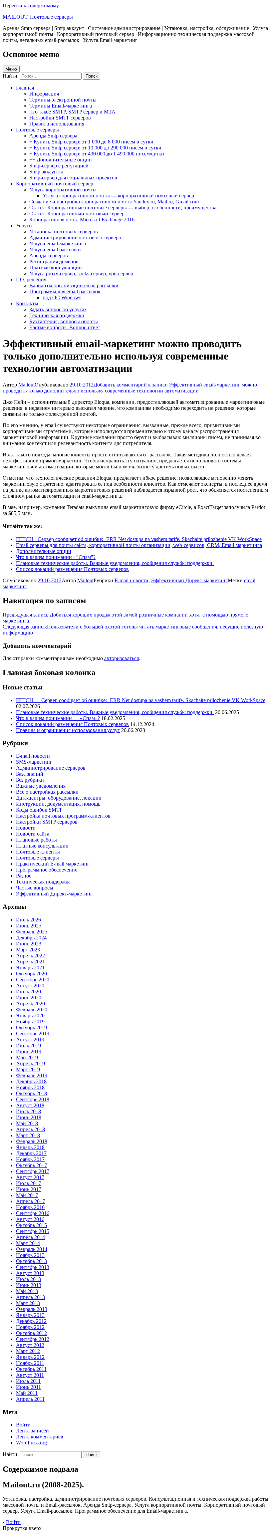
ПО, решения (31, 279)
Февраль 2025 (31, 931)
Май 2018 (27, 1123)
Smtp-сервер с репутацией (59, 165)
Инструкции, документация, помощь (58, 804)
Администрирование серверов (51, 768)
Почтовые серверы (37, 129)
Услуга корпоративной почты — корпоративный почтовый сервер (118, 195)
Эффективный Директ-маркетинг (189, 580)
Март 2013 (28, 1303)
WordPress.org (31, 1442)
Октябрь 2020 (31, 973)
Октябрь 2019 (31, 1027)
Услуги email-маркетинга (57, 243)
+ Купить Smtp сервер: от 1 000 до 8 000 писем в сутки (91, 141)
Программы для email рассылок (65, 291)
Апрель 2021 (30, 961)
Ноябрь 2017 (30, 1159)
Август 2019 (30, 1039)
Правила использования (56, 124)
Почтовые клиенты (38, 852)
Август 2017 (30, 1177)
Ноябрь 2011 (30, 1363)
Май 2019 (27, 1057)
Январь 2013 (30, 1315)
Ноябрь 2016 (30, 1207)
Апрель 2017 (30, 1201)
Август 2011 (30, 1375)
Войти (23, 1424)
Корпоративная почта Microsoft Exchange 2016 (82, 219)
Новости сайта (32, 834)
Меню (11, 69)
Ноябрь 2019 (30, 1021)
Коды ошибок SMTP (39, 810)
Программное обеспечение (46, 870)
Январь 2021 (30, 967)
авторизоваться (121, 658)
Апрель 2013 (30, 1297)
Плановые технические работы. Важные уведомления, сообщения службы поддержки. (115, 712)
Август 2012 (30, 1345)
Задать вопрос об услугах (58, 309)
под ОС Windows (62, 297)
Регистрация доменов (54, 261)
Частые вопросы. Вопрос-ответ (64, 327)
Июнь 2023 (28, 943)
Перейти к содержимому (31, 5)
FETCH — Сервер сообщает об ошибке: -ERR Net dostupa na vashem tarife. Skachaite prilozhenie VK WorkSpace (140, 700)
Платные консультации (55, 267)
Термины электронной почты (63, 100)
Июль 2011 (28, 1381)
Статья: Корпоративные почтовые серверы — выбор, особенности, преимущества (122, 207)
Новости (26, 828)
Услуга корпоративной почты (63, 189)
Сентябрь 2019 (32, 1033)
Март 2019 (28, 1069)
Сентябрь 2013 (32, 1267)
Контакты (27, 303)
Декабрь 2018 (31, 1081)
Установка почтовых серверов (63, 231)
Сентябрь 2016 (32, 1213)
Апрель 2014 (30, 1237)
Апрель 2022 (30, 955)
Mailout (26, 384)
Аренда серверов (48, 255)
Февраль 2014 (31, 1249)
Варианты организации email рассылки (74, 285)
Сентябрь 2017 (32, 1171)
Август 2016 (30, 1219)
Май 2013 (27, 1291)
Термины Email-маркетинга (60, 106)
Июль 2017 (28, 1183)
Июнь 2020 (28, 997)
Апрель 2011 (30, 1399)
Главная (25, 88)
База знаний (29, 774)
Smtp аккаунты (46, 171)
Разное (23, 876)
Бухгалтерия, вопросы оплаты (63, 321)
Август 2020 (30, 985)
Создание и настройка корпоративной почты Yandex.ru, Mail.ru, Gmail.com (114, 201)
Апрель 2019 (30, 1063)
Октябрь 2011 (31, 1369)
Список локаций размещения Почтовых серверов (72, 724)
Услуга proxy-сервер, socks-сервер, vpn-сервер (81, 273)
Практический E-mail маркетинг (53, 864)
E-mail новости (131, 580)
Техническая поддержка (56, 315)
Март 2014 (28, 1243)
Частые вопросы (34, 888)
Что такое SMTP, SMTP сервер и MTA (72, 112)
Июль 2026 (28, 919)
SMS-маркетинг (34, 762)
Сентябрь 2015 (32, 1231)
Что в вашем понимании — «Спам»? (58, 718)
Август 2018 (30, 1105)
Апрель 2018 (30, 1129)
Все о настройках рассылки (47, 792)
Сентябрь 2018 (32, 1099)
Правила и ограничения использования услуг (68, 730)
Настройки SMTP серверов (60, 118)
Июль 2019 (28, 1045)
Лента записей (32, 1430)
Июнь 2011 (28, 1387)
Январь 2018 (30, 1147)
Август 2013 (30, 1273)
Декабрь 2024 (31, 937)
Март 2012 (28, 1351)
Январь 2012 (30, 1357)
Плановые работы (36, 840)
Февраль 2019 (31, 1075)
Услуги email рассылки (55, 249)
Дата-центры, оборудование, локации (59, 798)
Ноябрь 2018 (30, 1087)
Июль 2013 (28, 1279)
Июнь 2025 (28, 925)
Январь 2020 (30, 1015)
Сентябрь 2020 (32, 979)
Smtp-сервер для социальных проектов (73, 177)
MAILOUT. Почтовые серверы (38, 17)
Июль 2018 (28, 1111)
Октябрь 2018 (31, 1093)
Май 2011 (27, 1393)
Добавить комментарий (130, 387)
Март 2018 (28, 1135)
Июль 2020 (28, 991)
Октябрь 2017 (31, 1165)
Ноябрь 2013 (30, 1255)
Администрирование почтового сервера (75, 237)
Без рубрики (30, 780)
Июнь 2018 (28, 1117)
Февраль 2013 (31, 1309)
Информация (44, 94)
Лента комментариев (39, 1436)
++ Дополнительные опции (60, 159)
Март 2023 (28, 949)
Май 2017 (27, 1195)
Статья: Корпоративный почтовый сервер (77, 213)
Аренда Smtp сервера (53, 135)
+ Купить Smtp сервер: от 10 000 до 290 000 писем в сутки (95, 147)
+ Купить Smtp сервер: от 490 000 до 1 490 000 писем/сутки (96, 153)
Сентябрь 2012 (32, 1339)
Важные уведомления (41, 786)
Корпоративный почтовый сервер (54, 183)
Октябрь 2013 (31, 1261)
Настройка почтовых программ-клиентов (63, 816)
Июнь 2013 (28, 1285)
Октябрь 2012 (31, 1333)
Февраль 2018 (31, 1141)
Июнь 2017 (28, 1189)
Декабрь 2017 (31, 1153)
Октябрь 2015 (31, 1225)
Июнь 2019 (28, 1051)
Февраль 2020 (31, 1009)
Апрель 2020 (30, 1003)
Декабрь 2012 (31, 1321)
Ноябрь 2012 (30, 1327)
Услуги (24, 225)
